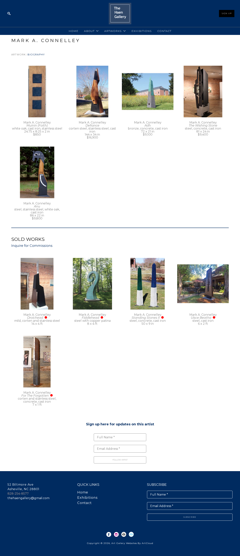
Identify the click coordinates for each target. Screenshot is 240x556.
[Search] (9, 13)
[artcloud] (131, 534)
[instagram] (116, 534)
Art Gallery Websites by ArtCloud (132, 543)
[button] (91, 31)
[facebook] (108, 534)
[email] (123, 534)
